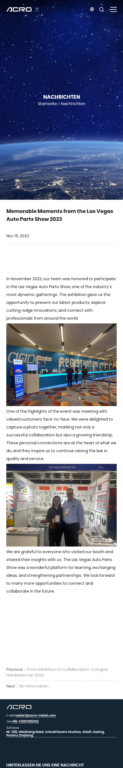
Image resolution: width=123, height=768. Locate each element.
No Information (34, 686)
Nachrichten (73, 103)
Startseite (47, 103)
